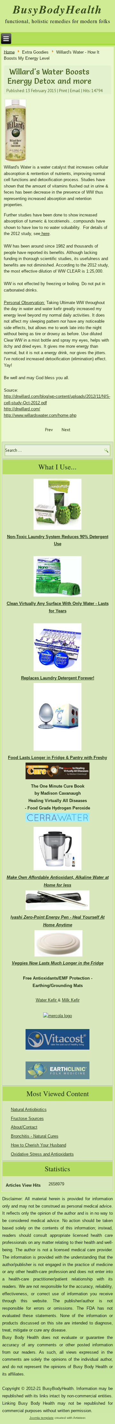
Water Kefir (47, 1000)
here (45, 233)
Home (9, 51)
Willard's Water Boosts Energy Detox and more (49, 76)
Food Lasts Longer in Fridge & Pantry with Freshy (57, 757)
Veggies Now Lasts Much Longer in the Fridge (57, 963)
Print (63, 90)
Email (75, 90)
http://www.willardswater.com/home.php (40, 415)
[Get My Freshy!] (57, 750)
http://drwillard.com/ (22, 408)
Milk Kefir (71, 1000)
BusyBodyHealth (57, 9)
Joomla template (41, 1418)
